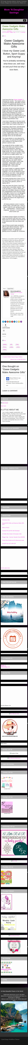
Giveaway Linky (6, 519)
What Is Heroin (5, 527)
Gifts (14, 32)
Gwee (17, 344)
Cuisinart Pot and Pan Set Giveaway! (11, 530)
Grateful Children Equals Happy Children (12, 356)
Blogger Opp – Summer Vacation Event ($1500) (13, 537)
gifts (11, 344)
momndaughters (15, 291)
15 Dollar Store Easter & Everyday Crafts (12, 533)
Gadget (11, 32)
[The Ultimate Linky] (14, 713)
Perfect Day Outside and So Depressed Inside (13, 540)
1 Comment (22, 32)
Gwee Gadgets (18, 99)
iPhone (4, 346)
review (18, 346)
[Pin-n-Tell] (14, 861)
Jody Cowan (3, 405)
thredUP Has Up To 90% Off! (9, 543)
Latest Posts (10, 288)
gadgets (5, 344)
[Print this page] (4, 35)
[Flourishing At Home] (14, 935)
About (4, 288)
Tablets (4, 349)
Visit (5, 568)
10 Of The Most (5, 32)
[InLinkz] (1, 572)
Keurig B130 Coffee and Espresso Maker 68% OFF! (13, 523)
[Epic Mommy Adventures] (14, 758)
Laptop (11, 346)
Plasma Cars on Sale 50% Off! (17, 359)
